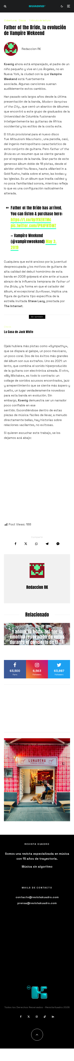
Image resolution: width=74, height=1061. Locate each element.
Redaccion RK (31, 49)
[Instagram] (37, 1016)
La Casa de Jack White (18, 332)
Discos (22, 20)
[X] (28, 1016)
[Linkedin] (53, 1016)
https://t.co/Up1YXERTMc (31, 220)
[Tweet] (25, 543)
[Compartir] (15, 543)
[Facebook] (20, 1016)
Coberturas (10, 20)
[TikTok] (45, 1016)
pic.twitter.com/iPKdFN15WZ (33, 226)
